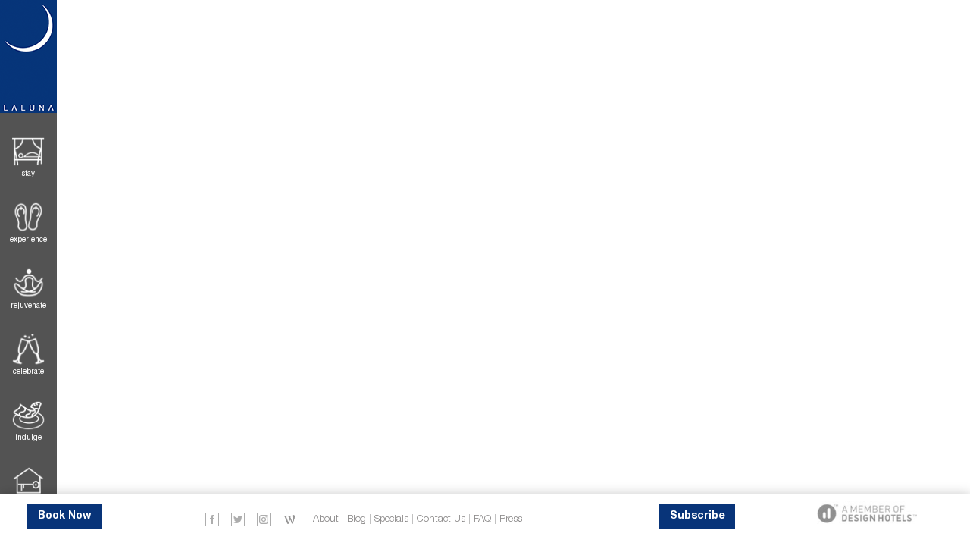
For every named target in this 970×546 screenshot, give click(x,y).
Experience (28, 239)
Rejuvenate (28, 305)
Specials (391, 519)
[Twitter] (238, 519)
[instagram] (263, 519)
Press (510, 519)
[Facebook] (212, 519)
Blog (356, 519)
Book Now (64, 516)
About (326, 519)
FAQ (482, 519)
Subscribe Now (697, 520)
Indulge (28, 437)
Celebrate (28, 371)
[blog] (289, 519)
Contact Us (441, 519)
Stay (28, 173)
